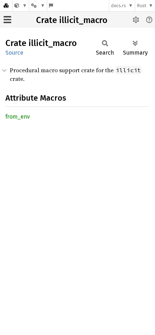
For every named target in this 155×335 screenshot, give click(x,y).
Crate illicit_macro (71, 20)
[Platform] (37, 5)
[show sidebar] (7, 20)
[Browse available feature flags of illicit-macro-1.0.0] (51, 5)
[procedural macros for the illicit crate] (21, 5)
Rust (141, 5)
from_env (17, 116)
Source (14, 52)
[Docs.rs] (6, 5)
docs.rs (118, 5)
